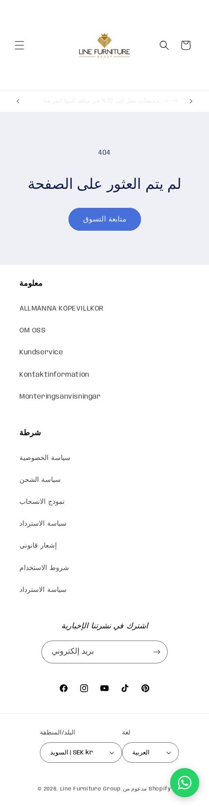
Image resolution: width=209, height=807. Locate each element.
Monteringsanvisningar (60, 396)
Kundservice (41, 352)
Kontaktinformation (54, 374)
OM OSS (32, 330)
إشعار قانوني (38, 545)
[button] (19, 45)
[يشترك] (156, 652)
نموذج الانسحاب (42, 501)
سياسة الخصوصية (44, 458)
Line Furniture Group (90, 789)
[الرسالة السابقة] (18, 101)
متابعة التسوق (104, 219)
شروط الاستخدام (44, 568)
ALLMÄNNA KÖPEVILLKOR (61, 308)
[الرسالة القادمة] (191, 101)
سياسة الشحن (40, 480)
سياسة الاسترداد (43, 523)
